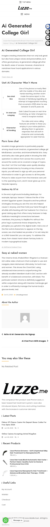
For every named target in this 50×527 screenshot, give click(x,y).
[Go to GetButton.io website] (5, 524)
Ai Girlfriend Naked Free (12, 247)
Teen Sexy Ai (7, 77)
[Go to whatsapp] (5, 520)
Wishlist (5, 494)
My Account (7, 489)
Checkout (6, 499)
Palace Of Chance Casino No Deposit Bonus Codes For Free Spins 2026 (24, 423)
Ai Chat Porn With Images (34, 341)
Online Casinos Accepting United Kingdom (19, 434)
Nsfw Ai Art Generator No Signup (19, 334)
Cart (4, 505)
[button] (25, 14)
